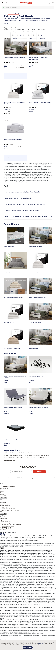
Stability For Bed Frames (30, 457)
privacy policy (30, 479)
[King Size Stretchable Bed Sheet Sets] (15, 286)
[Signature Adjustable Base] (15, 396)
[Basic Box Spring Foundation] (15, 428)
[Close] (53, 642)
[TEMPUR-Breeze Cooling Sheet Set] (40, 91)
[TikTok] (10, 527)
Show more (3, 497)
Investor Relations (4, 496)
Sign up (39, 471)
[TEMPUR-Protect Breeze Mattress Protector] (40, 46)
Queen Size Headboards (9, 460)
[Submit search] (4, 8)
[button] (4, 27)
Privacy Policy (3, 518)
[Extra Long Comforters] (15, 260)
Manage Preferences (27, 647)
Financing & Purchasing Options (7, 508)
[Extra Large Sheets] (15, 235)
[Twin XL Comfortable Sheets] (15, 311)
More (2, 548)
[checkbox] (12, 35)
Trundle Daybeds (42, 457)
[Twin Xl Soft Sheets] (40, 337)
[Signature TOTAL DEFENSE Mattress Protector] (15, 365)
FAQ (1, 511)
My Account (3, 501)
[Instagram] (7, 527)
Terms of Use (3, 517)
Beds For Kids (20, 457)
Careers (2, 491)
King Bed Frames (28, 455)
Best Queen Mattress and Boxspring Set (13, 455)
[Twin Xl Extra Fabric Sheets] (40, 235)
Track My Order (3, 507)
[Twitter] (1, 527)
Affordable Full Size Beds (9, 457)
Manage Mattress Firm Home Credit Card (9, 510)
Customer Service (4, 504)
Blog (1, 489)
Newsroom (2, 494)
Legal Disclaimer (4, 520)
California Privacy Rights (5, 523)
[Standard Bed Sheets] (40, 260)
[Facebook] (3, 527)
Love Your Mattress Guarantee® (7, 486)
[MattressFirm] (27, 3)
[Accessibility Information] (2, 534)
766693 (18, 477)
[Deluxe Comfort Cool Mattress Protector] (40, 396)
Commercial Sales (4, 488)
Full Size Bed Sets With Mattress (26, 453)
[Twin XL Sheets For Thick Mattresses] (40, 311)
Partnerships (3, 492)
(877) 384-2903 (3, 529)
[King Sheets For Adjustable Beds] (15, 337)
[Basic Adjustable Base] (40, 365)
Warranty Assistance (5, 505)
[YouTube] (5, 527)
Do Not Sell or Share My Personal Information (10, 524)
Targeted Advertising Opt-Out (7, 526)
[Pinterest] (8, 527)
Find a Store (3, 502)
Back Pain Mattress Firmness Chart (41, 455)
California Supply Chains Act (6, 521)
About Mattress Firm (4, 485)
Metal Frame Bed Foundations (11, 453)
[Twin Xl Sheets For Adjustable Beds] (40, 286)
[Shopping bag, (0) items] (52, 3)
